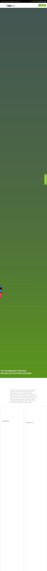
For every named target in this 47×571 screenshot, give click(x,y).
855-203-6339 (42, 1)
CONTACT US (43, 5)
